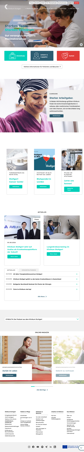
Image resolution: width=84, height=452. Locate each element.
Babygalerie (39, 434)
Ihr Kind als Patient (41, 424)
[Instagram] (29, 447)
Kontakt (37, 3)
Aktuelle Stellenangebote (55, 418)
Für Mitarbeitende (52, 3)
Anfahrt (43, 3)
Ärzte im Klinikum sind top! (22, 289)
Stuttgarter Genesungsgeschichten (73, 420)
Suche (69, 3)
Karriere (63, 8)
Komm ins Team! (70, 189)
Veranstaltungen (71, 423)
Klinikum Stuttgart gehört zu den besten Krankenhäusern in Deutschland (37, 279)
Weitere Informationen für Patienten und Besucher (41, 67)
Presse (31, 3)
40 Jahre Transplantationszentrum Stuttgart (27, 274)
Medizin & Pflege (32, 8)
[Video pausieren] (81, 44)
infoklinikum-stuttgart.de (9, 421)
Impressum (8, 428)
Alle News (41, 296)
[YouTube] (37, 447)
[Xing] (46, 447)
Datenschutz (8, 424)
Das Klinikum (74, 8)
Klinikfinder (23, 415)
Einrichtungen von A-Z (26, 418)
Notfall (77, 3)
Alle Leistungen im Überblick (41, 429)
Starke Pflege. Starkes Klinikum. (25, 425)
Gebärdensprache (10, 436)
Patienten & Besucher (49, 8)
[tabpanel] (42, 286)
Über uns (69, 415)
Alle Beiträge (41, 390)
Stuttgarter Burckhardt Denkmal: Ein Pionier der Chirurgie (32, 284)
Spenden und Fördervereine (71, 425)
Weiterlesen (56, 116)
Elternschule (39, 432)
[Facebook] (33, 447)
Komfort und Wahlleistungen (40, 419)
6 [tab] (51, 386)
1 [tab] (33, 386)
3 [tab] (40, 386)
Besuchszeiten (40, 422)
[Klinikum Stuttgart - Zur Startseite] (13, 7)
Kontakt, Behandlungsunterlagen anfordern (73, 430)
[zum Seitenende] (81, 447)
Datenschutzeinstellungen (12, 426)
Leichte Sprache (9, 434)
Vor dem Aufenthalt (41, 417)
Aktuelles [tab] (11, 270)
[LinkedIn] (51, 447)
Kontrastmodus (62, 3)
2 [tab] (36, 386)
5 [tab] (47, 386)
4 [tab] (44, 386)
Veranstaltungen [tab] (29, 270)
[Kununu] (55, 447)
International (70, 433)
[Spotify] (42, 447)
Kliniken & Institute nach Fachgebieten (25, 421)
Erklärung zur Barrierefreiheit (9, 431)
